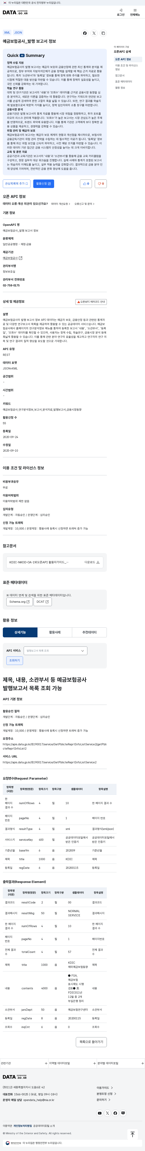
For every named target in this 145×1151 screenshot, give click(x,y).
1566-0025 (21, 1094)
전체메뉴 (135, 14)
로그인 (120, 14)
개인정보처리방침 (22, 1125)
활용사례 (54, 632)
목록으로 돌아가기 (91, 1042)
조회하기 (14, 660)
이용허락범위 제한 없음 (16, 501)
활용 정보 (120, 87)
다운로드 (90, 562)
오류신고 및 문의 (83, 203)
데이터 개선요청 (59, 203)
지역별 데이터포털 (59, 1063)
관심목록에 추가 (15, 183)
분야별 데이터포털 (108, 1063)
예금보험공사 (10, 258)
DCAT (41, 601)
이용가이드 (103, 1088)
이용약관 (7, 1125)
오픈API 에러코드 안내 (92, 301)
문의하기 (102, 1100)
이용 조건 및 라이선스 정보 (126, 67)
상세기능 (21, 633)
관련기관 (6, 1063)
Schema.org (17, 601)
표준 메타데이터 (123, 81)
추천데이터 (89, 632)
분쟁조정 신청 (105, 1094)
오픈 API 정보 (123, 59)
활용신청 (41, 183)
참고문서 (119, 75)
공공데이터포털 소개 (44, 1125)
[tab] (20, 632)
